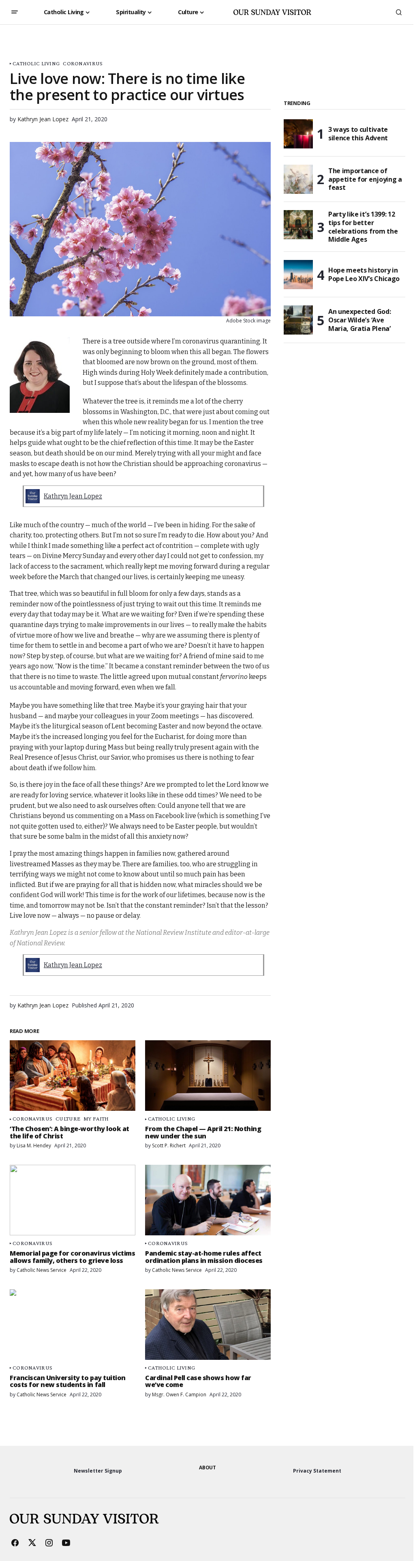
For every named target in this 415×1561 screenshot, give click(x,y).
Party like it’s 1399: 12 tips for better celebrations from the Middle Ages (363, 227)
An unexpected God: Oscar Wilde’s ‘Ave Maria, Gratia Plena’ (359, 320)
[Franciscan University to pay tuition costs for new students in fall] (72, 1324)
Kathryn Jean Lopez (73, 496)
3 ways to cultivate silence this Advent (358, 133)
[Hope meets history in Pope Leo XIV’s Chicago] (298, 274)
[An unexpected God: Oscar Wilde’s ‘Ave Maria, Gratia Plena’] (298, 320)
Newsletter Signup (98, 1470)
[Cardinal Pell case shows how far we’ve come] (208, 1324)
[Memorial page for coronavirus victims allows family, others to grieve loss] (72, 1200)
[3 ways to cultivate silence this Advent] (298, 133)
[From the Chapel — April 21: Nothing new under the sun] (208, 1075)
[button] (14, 12)
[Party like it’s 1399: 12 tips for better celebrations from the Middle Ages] (298, 224)
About (207, 1467)
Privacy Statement (317, 1470)
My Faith (96, 1119)
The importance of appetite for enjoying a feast (365, 179)
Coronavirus (83, 63)
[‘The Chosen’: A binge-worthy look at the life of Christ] (72, 1075)
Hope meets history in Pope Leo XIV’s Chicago (364, 274)
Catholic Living (36, 63)
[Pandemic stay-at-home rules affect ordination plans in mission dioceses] (208, 1200)
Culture (68, 1119)
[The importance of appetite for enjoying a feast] (298, 179)
